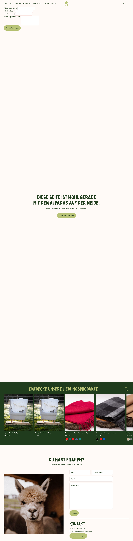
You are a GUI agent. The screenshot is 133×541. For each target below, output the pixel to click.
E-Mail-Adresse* (9, 11)
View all (127, 389)
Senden (74, 513)
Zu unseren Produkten (66, 216)
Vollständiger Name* (10, 8)
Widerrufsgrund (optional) (12, 17)
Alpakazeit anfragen (78, 536)
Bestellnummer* (9, 14)
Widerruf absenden (12, 28)
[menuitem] (5, 4)
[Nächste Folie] (127, 417)
